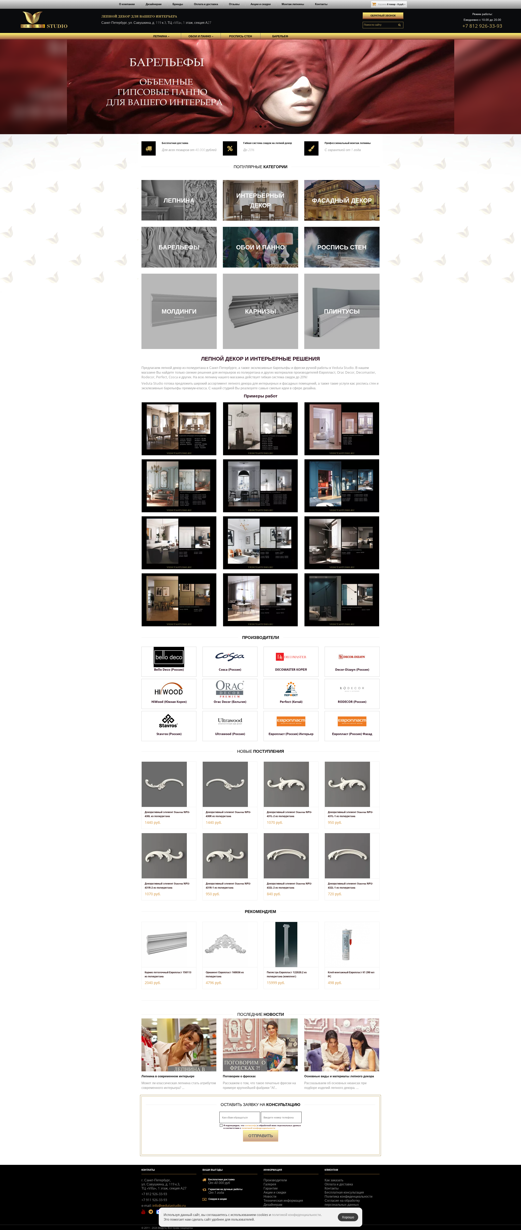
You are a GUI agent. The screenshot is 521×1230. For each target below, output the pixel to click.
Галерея (270, 1184)
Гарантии (271, 1188)
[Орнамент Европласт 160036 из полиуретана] (230, 944)
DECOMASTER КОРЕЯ (291, 669)
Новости (270, 1196)
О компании (127, 4)
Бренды (178, 4)
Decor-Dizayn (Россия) (352, 669)
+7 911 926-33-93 (154, 1200)
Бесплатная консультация (344, 1192)
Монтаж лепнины (293, 4)
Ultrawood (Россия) (230, 734)
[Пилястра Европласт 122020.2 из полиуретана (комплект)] (291, 944)
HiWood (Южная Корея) (169, 702)
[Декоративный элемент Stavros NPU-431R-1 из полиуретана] (230, 855)
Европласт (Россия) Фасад (352, 734)
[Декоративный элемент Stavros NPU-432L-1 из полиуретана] (352, 855)
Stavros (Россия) (169, 734)
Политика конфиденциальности (348, 1196)
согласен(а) (251, 1125)
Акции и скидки (261, 4)
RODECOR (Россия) (352, 702)
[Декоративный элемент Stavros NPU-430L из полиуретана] (169, 784)
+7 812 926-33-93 (482, 25)
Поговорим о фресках (239, 1076)
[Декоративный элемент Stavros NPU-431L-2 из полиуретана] (291, 784)
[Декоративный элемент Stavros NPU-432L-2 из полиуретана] (291, 855)
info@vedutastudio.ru (169, 1205)
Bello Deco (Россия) (169, 669)
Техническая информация (283, 1200)
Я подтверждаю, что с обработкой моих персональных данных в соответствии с (262, 1126)
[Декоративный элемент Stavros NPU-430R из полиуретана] (230, 784)
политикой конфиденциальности (258, 1128)
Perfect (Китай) (291, 702)
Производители (275, 1180)
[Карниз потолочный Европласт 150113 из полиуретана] (169, 944)
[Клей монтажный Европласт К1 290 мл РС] (352, 944)
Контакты (321, 4)
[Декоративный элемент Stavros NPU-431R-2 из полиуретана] (169, 855)
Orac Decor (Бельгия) (230, 702)
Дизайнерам (154, 4)
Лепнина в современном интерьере (167, 1076)
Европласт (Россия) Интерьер (291, 734)
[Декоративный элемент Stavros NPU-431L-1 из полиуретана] (352, 784)
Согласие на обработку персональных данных (342, 1202)
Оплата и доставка (206, 4)
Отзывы (234, 4)
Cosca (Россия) (230, 669)
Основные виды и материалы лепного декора (339, 1076)
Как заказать (334, 1180)
